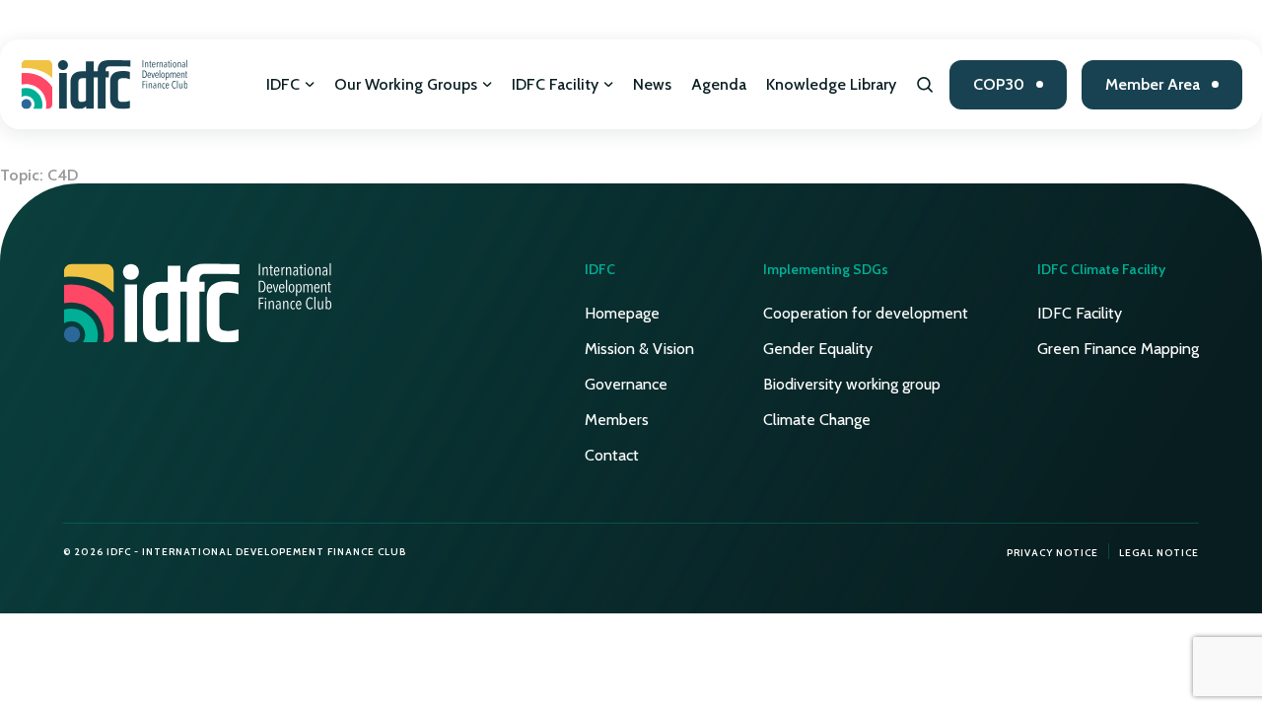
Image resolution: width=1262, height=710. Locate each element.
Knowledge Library (831, 84)
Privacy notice (1052, 552)
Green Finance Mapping (1118, 348)
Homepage (622, 313)
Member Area (1152, 84)
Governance (626, 384)
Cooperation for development (865, 313)
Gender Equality (818, 348)
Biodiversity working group (852, 384)
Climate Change (817, 419)
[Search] (925, 85)
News (652, 84)
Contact (612, 455)
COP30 (998, 84)
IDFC (283, 84)
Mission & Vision (639, 348)
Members (617, 419)
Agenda (718, 84)
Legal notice (1159, 552)
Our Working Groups (405, 84)
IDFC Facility (555, 84)
